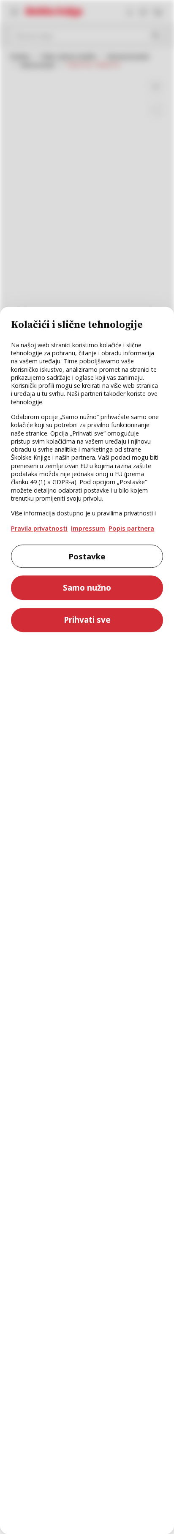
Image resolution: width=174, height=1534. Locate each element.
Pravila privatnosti (39, 528)
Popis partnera (131, 528)
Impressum (88, 528)
